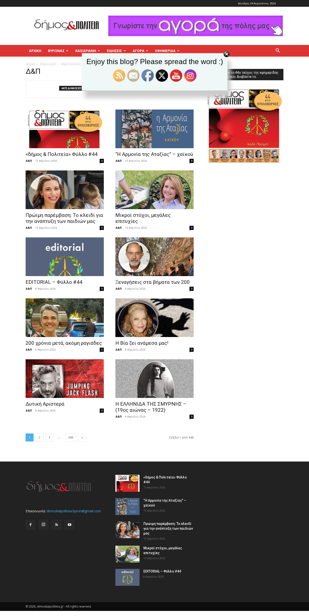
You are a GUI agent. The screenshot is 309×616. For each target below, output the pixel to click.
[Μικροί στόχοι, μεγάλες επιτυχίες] (154, 189)
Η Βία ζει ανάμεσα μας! (141, 343)
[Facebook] (30, 525)
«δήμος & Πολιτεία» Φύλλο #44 (62, 154)
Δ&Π (29, 160)
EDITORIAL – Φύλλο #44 (54, 282)
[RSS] (56, 525)
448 (70, 437)
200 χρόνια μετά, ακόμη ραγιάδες (64, 343)
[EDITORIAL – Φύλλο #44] (65, 256)
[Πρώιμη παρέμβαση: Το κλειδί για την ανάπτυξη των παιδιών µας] (65, 189)
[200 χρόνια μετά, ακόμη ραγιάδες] (65, 317)
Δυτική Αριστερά (45, 404)
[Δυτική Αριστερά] (65, 378)
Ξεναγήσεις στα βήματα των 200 (152, 282)
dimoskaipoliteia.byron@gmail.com (74, 511)
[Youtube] (69, 525)
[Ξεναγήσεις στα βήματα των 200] (154, 256)
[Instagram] (43, 524)
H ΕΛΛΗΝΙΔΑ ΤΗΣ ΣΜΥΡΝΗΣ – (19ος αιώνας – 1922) (150, 407)
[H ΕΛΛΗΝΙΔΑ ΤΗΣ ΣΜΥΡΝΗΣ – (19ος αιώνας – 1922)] (154, 378)
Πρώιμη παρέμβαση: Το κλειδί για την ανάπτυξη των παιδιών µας (64, 218)
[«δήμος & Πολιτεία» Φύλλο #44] (65, 129)
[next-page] (82, 437)
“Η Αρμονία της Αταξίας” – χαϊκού (154, 154)
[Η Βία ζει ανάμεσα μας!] (154, 317)
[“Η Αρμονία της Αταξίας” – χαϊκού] (154, 129)
